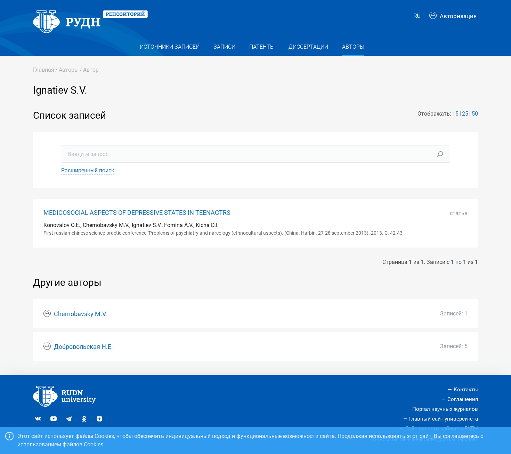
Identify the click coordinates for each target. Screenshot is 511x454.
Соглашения (462, 399)
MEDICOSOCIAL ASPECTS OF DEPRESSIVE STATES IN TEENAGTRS (136, 212)
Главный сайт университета (443, 419)
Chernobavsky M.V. (80, 314)
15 (455, 113)
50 (475, 113)
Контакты (466, 389)
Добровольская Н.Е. (83, 346)
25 (465, 113)
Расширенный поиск (87, 170)
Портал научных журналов (445, 409)
